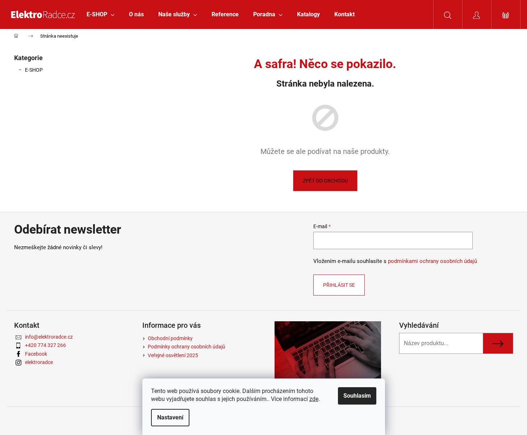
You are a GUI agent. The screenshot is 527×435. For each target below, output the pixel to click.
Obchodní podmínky (170, 338)
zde (313, 399)
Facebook (36, 354)
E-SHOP (34, 70)
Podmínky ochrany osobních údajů (186, 347)
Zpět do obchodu (325, 181)
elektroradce (39, 362)
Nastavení (170, 417)
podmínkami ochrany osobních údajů (432, 261)
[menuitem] (100, 14)
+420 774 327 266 (45, 345)
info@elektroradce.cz (49, 337)
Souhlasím (357, 395)
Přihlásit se (339, 285)
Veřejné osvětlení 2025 (173, 355)
